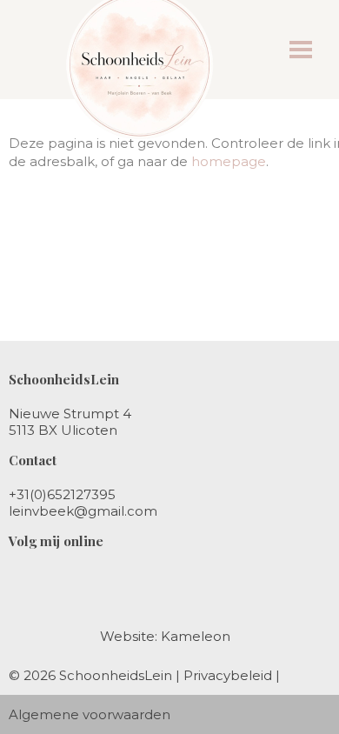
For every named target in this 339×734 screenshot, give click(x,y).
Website (127, 636)
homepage (228, 161)
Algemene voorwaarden (89, 714)
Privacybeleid (227, 675)
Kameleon (195, 636)
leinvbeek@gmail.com (83, 511)
